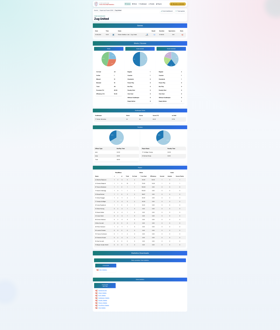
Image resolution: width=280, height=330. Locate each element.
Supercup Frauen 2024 (106, 10)
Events (96, 10)
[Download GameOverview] (96, 290)
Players (160, 4)
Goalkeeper (143, 4)
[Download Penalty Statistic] (96, 300)
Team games (181, 11)
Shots (135, 4)
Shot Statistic (102, 308)
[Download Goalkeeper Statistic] (96, 298)
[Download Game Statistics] (182, 34)
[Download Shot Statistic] (96, 308)
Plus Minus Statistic (103, 305)
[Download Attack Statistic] (96, 293)
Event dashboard (168, 11)
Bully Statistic (102, 295)
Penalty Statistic (102, 300)
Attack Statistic (102, 293)
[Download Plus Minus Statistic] (96, 305)
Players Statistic (102, 303)
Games (128, 4)
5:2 (154, 34)
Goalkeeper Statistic (103, 298)
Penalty (152, 4)
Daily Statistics (103, 270)
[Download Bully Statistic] (96, 295)
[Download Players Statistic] (96, 303)
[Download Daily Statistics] (98, 269)
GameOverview (102, 290)
